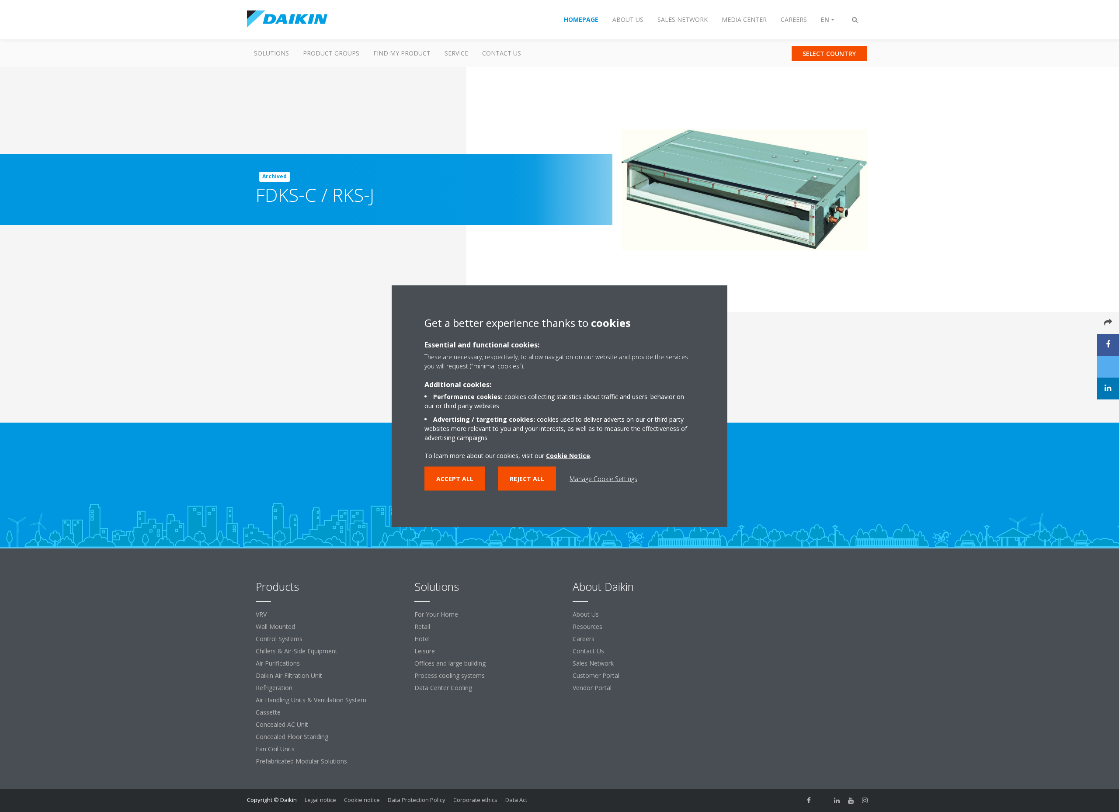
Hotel (422, 639)
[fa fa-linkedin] (837, 801)
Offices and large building (450, 663)
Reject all (527, 479)
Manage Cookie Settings (603, 479)
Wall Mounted (275, 626)
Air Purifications (278, 663)
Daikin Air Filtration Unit (289, 675)
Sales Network (593, 663)
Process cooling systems (449, 675)
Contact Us (501, 53)
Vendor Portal (592, 688)
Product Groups (331, 53)
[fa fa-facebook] (809, 801)
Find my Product (402, 53)
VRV (261, 614)
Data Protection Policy (416, 800)
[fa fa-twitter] (823, 801)
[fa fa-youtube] (851, 801)
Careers (583, 639)
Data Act (516, 800)
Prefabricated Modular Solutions (301, 761)
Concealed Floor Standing (292, 736)
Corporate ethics (475, 800)
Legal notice (320, 800)
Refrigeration (274, 688)
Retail (422, 626)
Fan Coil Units (275, 749)
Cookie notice (362, 800)
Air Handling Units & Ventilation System (311, 700)
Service (456, 53)
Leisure (424, 651)
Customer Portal (596, 675)
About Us (586, 614)
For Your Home (436, 614)
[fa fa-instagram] (865, 801)
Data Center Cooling (443, 688)
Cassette (268, 712)
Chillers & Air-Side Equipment (296, 651)
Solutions (271, 53)
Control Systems (279, 639)
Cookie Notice (568, 455)
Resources (587, 626)
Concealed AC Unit (282, 724)
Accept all (454, 479)
